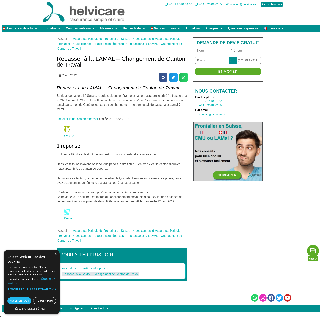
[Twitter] (279, 298)
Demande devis (134, 28)
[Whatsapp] (254, 298)
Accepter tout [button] (19, 300)
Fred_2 (69, 135)
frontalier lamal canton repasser (77, 118)
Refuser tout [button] (44, 300)
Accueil (63, 38)
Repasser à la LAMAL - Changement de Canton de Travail (100, 274)
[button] (163, 77)
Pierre (68, 218)
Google (46, 278)
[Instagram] (263, 298)
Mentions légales (71, 308)
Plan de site (99, 308)
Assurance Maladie (19, 28)
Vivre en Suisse (164, 28)
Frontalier (49, 28)
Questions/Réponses (243, 28)
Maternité (106, 28)
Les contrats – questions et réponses (99, 43)
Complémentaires (78, 28)
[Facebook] (271, 298)
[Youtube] (287, 298)
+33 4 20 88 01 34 (211, 105)
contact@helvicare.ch (211, 114)
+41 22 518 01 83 (210, 101)
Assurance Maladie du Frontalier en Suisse (101, 38)
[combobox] (233, 60)
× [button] (55, 254)
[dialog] (32, 282)
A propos (212, 28)
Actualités (193, 28)
